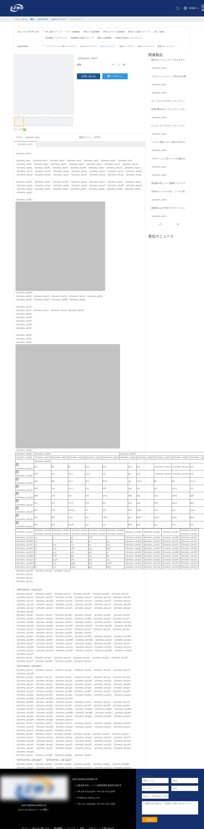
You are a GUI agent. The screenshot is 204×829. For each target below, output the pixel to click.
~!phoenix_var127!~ (24, 490)
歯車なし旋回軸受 (104, 38)
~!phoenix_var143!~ (25, 526)
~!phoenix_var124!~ (25, 483)
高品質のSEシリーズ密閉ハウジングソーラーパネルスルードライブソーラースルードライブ (169, 183)
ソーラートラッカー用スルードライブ (61, 46)
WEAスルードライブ (88, 46)
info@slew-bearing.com (88, 798)
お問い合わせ (88, 76)
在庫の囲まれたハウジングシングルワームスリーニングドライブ (169, 109)
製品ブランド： (86, 137)
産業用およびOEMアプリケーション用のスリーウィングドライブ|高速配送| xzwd (169, 208)
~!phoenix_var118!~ (24, 475)
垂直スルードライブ (166, 46)
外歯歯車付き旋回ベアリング (82, 38)
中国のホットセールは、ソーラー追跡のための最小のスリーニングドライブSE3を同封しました (169, 191)
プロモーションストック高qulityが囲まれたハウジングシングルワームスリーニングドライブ (169, 76)
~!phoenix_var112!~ (24, 468)
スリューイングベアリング (28, 32)
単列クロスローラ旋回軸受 (114, 32)
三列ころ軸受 (158, 32)
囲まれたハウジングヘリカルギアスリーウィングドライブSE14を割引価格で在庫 (169, 60)
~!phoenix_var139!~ (25, 519)
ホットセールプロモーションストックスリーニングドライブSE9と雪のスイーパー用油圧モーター (169, 101)
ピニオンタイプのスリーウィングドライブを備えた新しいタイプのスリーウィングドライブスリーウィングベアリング (169, 125)
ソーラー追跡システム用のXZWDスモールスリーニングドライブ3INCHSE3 (169, 142)
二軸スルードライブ (126, 46)
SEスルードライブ (107, 46)
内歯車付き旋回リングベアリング (128, 38)
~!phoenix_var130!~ (25, 497)
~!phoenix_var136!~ (25, 512)
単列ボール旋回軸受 (91, 32)
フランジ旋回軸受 (73, 32)
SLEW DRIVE (22, 46)
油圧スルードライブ (146, 46)
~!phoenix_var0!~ (25, 144)
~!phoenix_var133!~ (25, 504)
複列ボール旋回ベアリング (139, 32)
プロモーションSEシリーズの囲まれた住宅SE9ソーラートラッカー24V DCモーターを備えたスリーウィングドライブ (169, 158)
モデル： (20, 137)
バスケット (117, 76)
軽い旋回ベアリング (54, 32)
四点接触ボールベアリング (56, 38)
